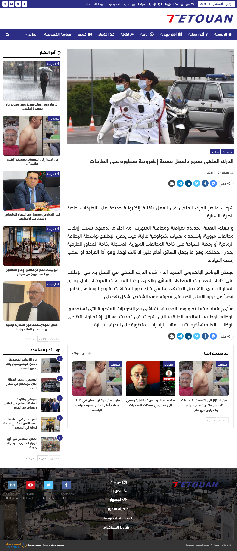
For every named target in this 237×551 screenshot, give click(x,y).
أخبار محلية (196, 35)
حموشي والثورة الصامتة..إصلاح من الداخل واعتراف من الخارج (20, 404)
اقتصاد (103, 35)
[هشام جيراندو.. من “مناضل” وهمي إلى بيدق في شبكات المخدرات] (150, 378)
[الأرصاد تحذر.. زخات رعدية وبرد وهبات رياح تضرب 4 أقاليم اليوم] (31, 81)
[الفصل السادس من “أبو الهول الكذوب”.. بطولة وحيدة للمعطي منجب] (50, 444)
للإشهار (152, 3)
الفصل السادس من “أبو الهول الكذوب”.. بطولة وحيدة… (22, 443)
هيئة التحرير (138, 3)
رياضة (144, 35)
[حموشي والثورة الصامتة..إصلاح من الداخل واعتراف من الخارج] (50, 405)
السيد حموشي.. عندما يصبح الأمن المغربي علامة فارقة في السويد (20, 423)
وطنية (215, 151)
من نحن (185, 3)
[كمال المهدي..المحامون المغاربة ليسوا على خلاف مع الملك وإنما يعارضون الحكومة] (31, 301)
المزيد (32, 35)
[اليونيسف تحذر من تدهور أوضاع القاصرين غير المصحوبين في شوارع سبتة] (31, 246)
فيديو (82, 35)
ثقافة (125, 35)
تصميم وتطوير (56, 544)
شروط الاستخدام (95, 3)
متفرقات (227, 151)
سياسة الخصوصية (119, 3)
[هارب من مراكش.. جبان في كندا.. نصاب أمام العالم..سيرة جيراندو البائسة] (97, 378)
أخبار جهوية (168, 35)
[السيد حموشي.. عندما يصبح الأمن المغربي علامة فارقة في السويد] (50, 424)
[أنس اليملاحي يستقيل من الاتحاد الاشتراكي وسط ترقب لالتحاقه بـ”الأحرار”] (31, 191)
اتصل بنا (169, 3)
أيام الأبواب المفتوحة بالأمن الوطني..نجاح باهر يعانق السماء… (21, 364)
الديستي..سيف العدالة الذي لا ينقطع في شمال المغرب (21, 384)
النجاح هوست (34, 544)
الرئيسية (220, 35)
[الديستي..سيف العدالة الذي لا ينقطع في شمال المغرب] (50, 385)
